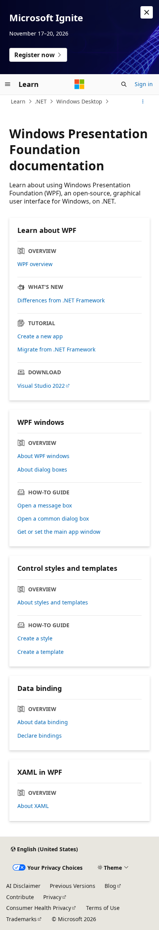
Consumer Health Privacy (38, 907)
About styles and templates (52, 602)
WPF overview (34, 264)
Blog (110, 885)
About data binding (42, 722)
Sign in (144, 84)
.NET (41, 101)
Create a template (40, 651)
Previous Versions (72, 885)
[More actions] (143, 101)
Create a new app (40, 336)
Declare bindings (39, 735)
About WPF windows (43, 456)
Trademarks (21, 919)
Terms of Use (103, 907)
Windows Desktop (79, 101)
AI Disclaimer (23, 885)
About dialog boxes (42, 469)
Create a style (34, 638)
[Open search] (124, 84)
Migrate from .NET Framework (56, 349)
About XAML (33, 806)
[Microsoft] (79, 84)
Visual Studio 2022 (41, 385)
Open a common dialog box (53, 518)
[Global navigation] (7, 84)
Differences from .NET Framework (61, 300)
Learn (18, 101)
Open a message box (44, 505)
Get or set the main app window (58, 531)
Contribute (20, 897)
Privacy (52, 897)
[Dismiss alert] (146, 12)
